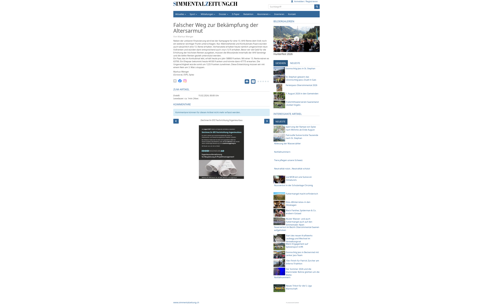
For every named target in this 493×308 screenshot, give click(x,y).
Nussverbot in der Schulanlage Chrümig (293, 185)
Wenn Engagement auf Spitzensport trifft (297, 245)
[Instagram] (185, 80)
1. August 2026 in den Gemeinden (302, 93)
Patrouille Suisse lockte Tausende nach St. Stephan (302, 137)
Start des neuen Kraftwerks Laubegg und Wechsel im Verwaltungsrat (299, 238)
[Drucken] (247, 81)
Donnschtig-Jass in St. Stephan (300, 68)
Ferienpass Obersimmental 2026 (301, 85)
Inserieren (279, 14)
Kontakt (292, 14)
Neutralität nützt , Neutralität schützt (292, 168)
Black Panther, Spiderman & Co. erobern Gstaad (301, 212)
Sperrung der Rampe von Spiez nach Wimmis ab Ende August (301, 128)
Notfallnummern (282, 151)
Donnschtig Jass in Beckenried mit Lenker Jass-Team (302, 254)
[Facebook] (180, 80)
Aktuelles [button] (180, 14)
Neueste (295, 63)
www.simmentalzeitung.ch (186, 302)
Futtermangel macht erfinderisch (302, 193)
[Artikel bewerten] (258, 81)
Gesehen (281, 63)
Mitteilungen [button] (207, 14)
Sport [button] (193, 14)
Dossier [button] (223, 14)
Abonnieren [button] (263, 14)
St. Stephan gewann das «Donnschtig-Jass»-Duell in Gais (301, 78)
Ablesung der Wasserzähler (287, 143)
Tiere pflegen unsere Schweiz (288, 160)
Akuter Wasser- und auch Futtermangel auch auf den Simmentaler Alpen (299, 221)
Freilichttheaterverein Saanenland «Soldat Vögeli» (302, 103)
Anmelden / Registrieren (306, 1)
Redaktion (248, 14)
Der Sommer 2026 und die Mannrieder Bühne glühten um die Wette (302, 272)
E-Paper (236, 14)
